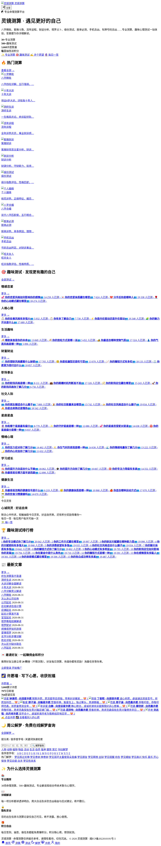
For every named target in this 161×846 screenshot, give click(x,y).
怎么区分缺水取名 (11, 644)
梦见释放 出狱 (96, 757)
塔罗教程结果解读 (11, 621)
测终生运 (6, 580)
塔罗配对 (6, 625)
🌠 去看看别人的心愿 (28, 717)
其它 (54, 749)
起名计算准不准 (10, 613)
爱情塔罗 (6, 632)
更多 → (5, 293)
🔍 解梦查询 (38, 745)
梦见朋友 (82, 757)
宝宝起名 (6, 617)
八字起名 (6, 647)
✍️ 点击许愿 (8, 717)
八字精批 (6, 595)
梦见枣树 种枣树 (39, 757)
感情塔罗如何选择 (11, 629)
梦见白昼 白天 (15, 761)
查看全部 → (7, 70)
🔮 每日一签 (51, 54)
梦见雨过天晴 (22, 757)
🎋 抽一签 (7, 522)
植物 (15, 749)
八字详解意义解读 (11, 591)
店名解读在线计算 (11, 606)
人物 (3, 749)
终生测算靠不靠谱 (11, 576)
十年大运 (6, 587)
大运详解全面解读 (11, 583)
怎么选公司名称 (10, 598)
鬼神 (43, 749)
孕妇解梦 (63, 749)
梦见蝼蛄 (126, 757)
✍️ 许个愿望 (37, 54)
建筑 (49, 749)
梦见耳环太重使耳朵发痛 (63, 757)
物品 (20, 749)
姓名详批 (6, 640)
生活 (32, 749)
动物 (9, 749)
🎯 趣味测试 (23, 54)
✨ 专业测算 (8, 54)
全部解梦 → (7, 733)
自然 (37, 749)
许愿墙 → (6, 683)
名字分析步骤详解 (11, 636)
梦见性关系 (29, 761)
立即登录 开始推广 (11, 668)
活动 (26, 749)
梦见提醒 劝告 (112, 757)
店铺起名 (6, 610)
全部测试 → (7, 279)
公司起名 (6, 602)
